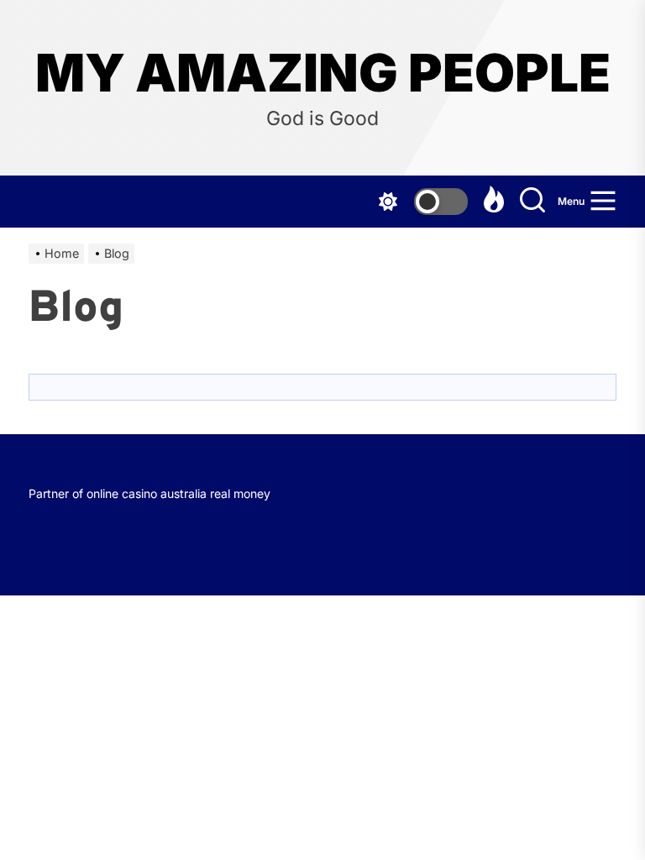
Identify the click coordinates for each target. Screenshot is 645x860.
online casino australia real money (178, 493)
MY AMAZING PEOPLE (323, 73)
